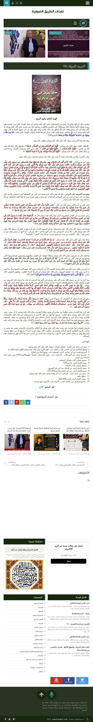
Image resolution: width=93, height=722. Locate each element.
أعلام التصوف (38, 603)
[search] (7, 3)
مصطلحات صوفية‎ (36, 667)
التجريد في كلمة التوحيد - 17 (78, 624)
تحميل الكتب (38, 627)
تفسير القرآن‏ (38, 635)
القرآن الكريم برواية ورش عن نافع (24, 549)
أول (52, 387)
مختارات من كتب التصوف (34, 659)
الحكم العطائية (38, 615)
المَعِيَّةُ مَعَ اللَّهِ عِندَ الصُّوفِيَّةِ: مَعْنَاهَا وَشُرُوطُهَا (68, 50)
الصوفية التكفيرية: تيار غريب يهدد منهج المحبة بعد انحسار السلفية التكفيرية (24, 52)
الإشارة (40, 607)
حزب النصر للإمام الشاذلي (79, 636)
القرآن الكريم (38, 619)
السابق (47, 387)
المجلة (40, 623)
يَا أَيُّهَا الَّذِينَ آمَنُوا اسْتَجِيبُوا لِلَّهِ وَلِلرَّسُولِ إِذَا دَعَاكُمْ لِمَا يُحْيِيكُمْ (59, 274)
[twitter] (14, 719)
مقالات (41, 671)
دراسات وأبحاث (38, 643)
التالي (41, 387)
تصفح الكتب (39, 631)
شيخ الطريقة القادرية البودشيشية (31, 651)
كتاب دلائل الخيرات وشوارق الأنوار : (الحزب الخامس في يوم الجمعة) (69, 648)
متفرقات (40, 655)
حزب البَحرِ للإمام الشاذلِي (79, 603)
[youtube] (9, 719)
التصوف (40, 611)
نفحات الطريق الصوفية (48, 11)
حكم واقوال (39, 639)
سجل (68, 561)
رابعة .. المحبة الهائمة (80, 613)
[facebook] (5, 719)
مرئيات (41, 663)
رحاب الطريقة (38, 647)
